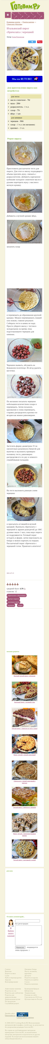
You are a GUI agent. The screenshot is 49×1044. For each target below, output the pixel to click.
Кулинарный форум (32, 989)
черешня (11, 605)
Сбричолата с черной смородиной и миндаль (24, 782)
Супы (7, 976)
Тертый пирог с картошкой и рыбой (24, 860)
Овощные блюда (31, 969)
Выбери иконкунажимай (11, 932)
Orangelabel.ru (10, 1016)
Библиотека (29, 991)
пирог (20, 605)
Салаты (7, 969)
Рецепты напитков (31, 984)
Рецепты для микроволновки (10, 996)
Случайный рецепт (12, 1003)
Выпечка (8, 971)
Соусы (27, 982)
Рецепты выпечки (28, 22)
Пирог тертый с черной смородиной (25, 755)
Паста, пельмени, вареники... (31, 972)
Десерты (28, 976)
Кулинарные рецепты (13, 22)
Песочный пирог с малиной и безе (24, 702)
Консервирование (11, 982)
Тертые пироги (13, 598)
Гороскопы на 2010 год (33, 997)
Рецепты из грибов (31, 980)
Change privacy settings (25, 1017)
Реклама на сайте (31, 995)
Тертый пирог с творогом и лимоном (24, 807)
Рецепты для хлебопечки (14, 993)
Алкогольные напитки (13, 989)
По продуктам (10, 1001)
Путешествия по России (33, 999)
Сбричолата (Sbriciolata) (17, 595)
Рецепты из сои (10, 991)
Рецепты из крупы (31, 978)
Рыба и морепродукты (13, 978)
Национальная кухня (12, 999)
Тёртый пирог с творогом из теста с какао (24, 728)
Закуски (8, 980)
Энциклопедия (30, 993)
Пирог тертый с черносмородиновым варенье (24, 834)
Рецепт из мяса (10, 973)
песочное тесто (13, 602)
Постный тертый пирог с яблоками (24, 676)
